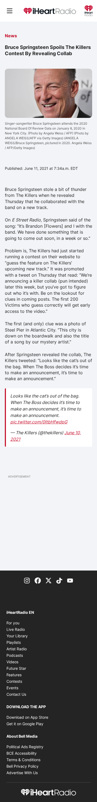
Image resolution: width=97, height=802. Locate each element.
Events (12, 687)
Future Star (16, 668)
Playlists (13, 642)
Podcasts (14, 655)
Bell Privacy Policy (22, 766)
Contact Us (16, 694)
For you (12, 623)
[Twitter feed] (48, 580)
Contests (14, 681)
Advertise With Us (22, 772)
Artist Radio (16, 649)
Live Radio (15, 629)
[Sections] (9, 10)
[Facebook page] (37, 580)
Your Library (17, 636)
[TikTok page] (59, 580)
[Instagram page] (27, 580)
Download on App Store (27, 717)
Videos (12, 662)
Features (14, 674)
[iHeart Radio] (89, 10)
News (11, 35)
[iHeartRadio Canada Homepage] (50, 11)
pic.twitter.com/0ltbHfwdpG (38, 422)
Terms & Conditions (23, 759)
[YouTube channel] (70, 580)
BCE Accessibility (21, 753)
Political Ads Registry (24, 746)
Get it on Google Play (24, 723)
